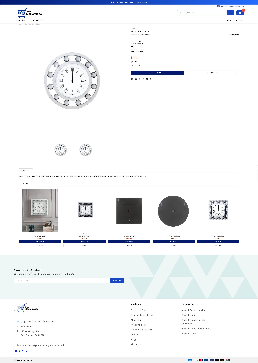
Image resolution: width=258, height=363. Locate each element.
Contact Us (137, 334)
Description (26, 171)
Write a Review (234, 34)
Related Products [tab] (27, 184)
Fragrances (36, 20)
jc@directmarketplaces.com (232, 6)
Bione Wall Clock (218, 236)
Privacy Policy (138, 324)
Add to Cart (40, 241)
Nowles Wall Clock (173, 236)
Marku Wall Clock (84, 236)
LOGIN (228, 20)
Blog (133, 339)
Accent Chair (189, 314)
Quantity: (134, 62)
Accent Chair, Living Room (196, 328)
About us (136, 319)
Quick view (40, 245)
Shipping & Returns (142, 329)
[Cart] (240, 12)
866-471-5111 (28, 326)
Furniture (21, 20)
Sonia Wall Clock (40, 236)
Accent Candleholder (193, 310)
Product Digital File (142, 314)
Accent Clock (189, 333)
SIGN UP (238, 20)
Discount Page (139, 310)
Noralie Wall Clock (129, 236)
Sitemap (135, 344)
